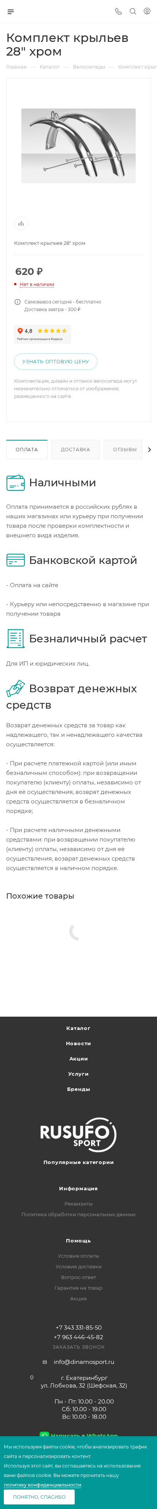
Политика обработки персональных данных (78, 1214)
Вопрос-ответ (78, 1277)
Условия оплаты (78, 1256)
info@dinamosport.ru (84, 1361)
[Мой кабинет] (147, 12)
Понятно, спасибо (39, 1497)
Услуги (78, 1074)
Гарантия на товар (78, 1288)
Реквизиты (78, 1204)
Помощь (78, 1241)
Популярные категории (78, 1162)
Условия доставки (79, 1266)
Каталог (78, 1028)
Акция (78, 1298)
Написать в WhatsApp (84, 1435)
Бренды (78, 1089)
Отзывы (125, 449)
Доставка (75, 449)
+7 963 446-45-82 (78, 1337)
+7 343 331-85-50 (79, 1327)
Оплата (27, 449)
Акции (78, 1059)
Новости (78, 1043)
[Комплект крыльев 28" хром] (78, 146)
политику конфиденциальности (42, 1485)
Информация (78, 1188)
